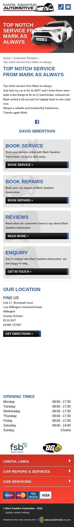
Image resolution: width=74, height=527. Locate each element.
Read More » (18, 236)
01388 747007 (12, 324)
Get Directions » (19, 333)
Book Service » (20, 164)
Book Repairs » (20, 200)
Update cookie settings (17, 512)
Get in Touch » (19, 271)
